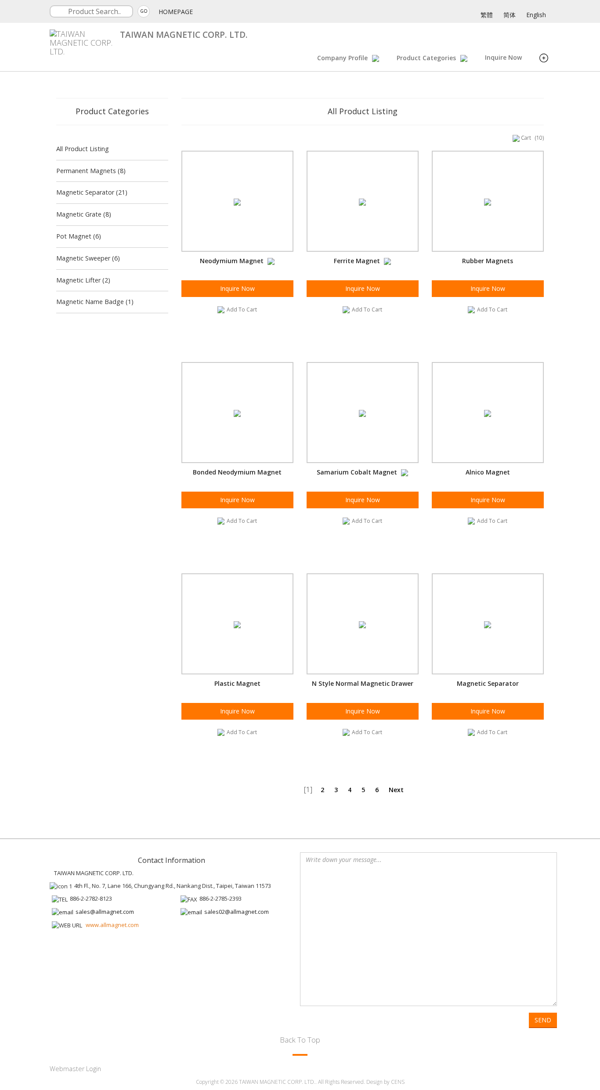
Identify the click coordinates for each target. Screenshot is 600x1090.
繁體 (487, 15)
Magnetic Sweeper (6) (88, 258)
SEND (543, 1020)
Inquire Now (503, 57)
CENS (398, 1082)
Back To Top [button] (300, 1040)
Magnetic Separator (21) (91, 192)
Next (396, 790)
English (536, 15)
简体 (509, 15)
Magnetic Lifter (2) (83, 280)
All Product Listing (82, 149)
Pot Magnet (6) (78, 236)
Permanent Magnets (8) (91, 171)
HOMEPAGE (176, 11)
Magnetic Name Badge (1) (95, 301)
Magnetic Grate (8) (83, 214)
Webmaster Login (75, 1069)
